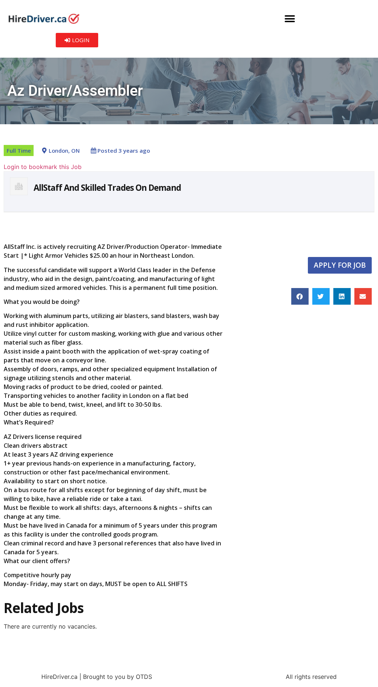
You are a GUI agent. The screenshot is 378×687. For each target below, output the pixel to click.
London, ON (64, 150)
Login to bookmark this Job (43, 166)
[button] (289, 18)
